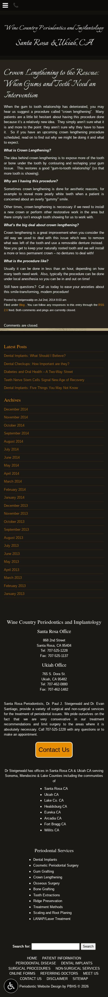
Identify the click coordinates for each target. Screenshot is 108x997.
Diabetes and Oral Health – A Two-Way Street (38, 372)
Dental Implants (45, 860)
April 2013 (11, 570)
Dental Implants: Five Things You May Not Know (41, 388)
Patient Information (61, 958)
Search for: (21, 946)
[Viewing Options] (11, 986)
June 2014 (12, 457)
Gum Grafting (43, 871)
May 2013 (11, 562)
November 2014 (16, 417)
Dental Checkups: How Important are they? (36, 364)
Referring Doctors (59, 973)
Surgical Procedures (29, 968)
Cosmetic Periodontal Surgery (56, 865)
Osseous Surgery (46, 883)
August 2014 (13, 441)
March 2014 (13, 481)
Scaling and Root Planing (52, 913)
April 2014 (11, 473)
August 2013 (13, 538)
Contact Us (54, 749)
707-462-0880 (57, 684)
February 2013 (15, 586)
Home (32, 958)
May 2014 (11, 465)
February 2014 (15, 490)
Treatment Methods (48, 907)
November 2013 (16, 513)
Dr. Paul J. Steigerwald (64, 704)
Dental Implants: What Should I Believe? (35, 356)
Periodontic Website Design (40, 986)
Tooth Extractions (46, 895)
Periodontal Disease (36, 963)
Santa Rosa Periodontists (24, 704)
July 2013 (11, 546)
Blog (22, 304)
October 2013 (14, 522)
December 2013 (16, 506)
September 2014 (16, 433)
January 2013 (14, 594)
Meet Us (91, 973)
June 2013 (12, 554)
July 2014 (11, 449)
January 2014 (14, 497)
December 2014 (16, 409)
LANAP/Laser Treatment (52, 919)
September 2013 (16, 530)
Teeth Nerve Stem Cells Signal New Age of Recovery (44, 380)
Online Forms (22, 973)
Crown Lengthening (47, 877)
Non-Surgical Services (78, 968)
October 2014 (14, 425)
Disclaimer (57, 979)
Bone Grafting (43, 889)
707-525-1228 (57, 650)
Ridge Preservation (47, 901)
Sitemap (80, 979)
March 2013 (13, 578)
